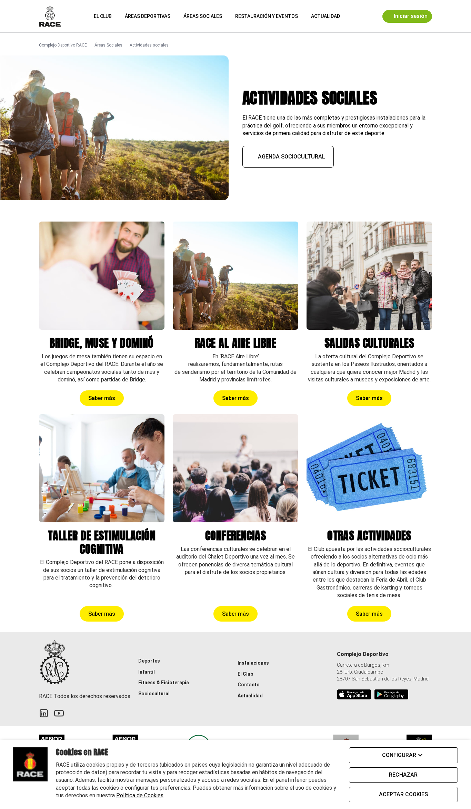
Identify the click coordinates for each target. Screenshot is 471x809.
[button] (351, 16)
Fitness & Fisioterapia (163, 682)
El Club (103, 16)
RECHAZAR (403, 774)
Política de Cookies (139, 795)
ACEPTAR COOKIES (403, 794)
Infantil (146, 672)
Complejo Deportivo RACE (63, 45)
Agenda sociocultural (291, 156)
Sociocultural (154, 693)
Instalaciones (253, 663)
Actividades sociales (149, 45)
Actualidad (325, 16)
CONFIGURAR (399, 755)
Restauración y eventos (266, 16)
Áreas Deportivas (147, 16)
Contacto (249, 684)
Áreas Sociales (202, 16)
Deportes (149, 661)
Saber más (101, 398)
